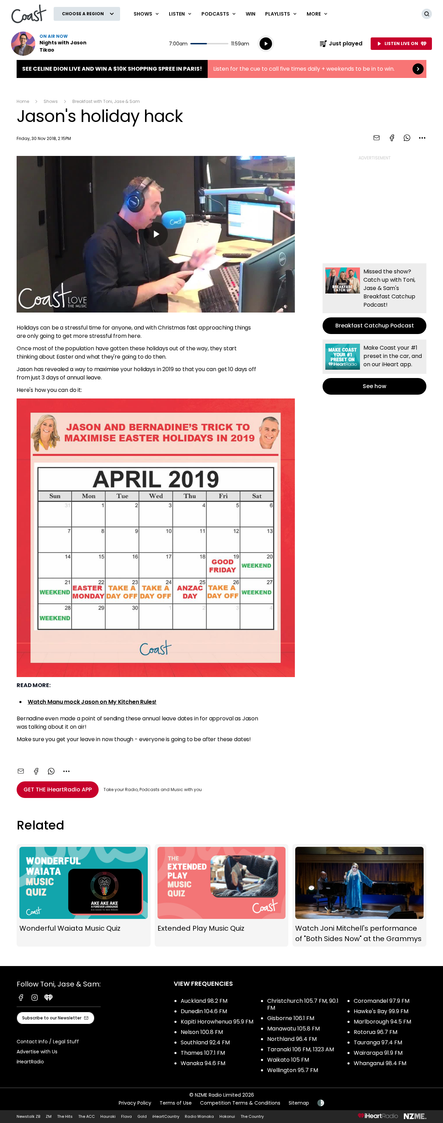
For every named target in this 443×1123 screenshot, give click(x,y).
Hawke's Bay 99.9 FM (381, 1011)
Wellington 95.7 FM (292, 1070)
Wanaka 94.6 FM (203, 1063)
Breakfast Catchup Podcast (374, 298)
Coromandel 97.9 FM (381, 1001)
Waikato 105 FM (288, 1060)
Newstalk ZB (28, 1116)
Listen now (55, 44)
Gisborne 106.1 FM (290, 1018)
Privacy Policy (135, 1102)
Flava (126, 1116)
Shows (51, 101)
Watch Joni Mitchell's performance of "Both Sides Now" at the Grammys (359, 895)
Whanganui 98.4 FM (380, 1063)
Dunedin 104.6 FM (204, 1011)
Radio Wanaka (199, 1116)
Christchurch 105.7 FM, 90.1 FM (302, 1004)
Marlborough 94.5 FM (382, 1022)
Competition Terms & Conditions (240, 1102)
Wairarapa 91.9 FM (378, 1053)
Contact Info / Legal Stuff (48, 1041)
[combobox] (422, 138)
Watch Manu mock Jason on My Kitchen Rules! (92, 702)
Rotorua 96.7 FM (375, 1032)
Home (23, 101)
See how (374, 367)
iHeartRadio (30, 1061)
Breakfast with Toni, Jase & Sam (106, 101)
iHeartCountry (165, 1116)
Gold (142, 1116)
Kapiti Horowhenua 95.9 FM (217, 1022)
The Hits (65, 1116)
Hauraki (108, 1116)
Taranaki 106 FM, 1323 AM (300, 1049)
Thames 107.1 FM (203, 1053)
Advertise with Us (37, 1051)
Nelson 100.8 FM (202, 1032)
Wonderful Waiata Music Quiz (84, 895)
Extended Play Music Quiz (222, 895)
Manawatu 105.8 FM (293, 1029)
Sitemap (299, 1102)
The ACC (86, 1116)
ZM (49, 1116)
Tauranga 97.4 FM (378, 1042)
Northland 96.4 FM (292, 1039)
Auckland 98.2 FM (204, 1001)
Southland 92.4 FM (205, 1042)
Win (250, 13)
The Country (252, 1116)
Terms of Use (176, 1102)
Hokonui (227, 1116)
